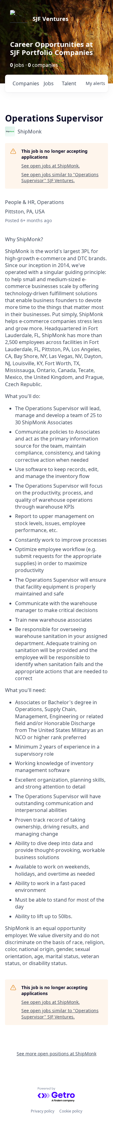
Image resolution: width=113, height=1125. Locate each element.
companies (26, 83)
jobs (49, 83)
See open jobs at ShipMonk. (50, 166)
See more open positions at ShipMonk (56, 1054)
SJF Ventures (50, 18)
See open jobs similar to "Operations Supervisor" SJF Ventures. (60, 178)
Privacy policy (42, 1111)
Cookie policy (70, 1111)
